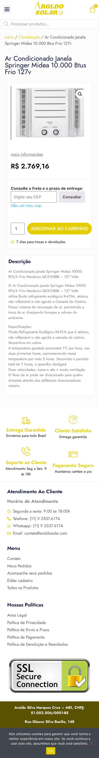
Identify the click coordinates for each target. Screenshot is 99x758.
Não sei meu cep (26, 205)
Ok (51, 751)
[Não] (91, 743)
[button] (80, 94)
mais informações (27, 154)
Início (9, 37)
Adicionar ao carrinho (59, 228)
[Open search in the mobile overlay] (49, 24)
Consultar (72, 197)
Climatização (29, 37)
